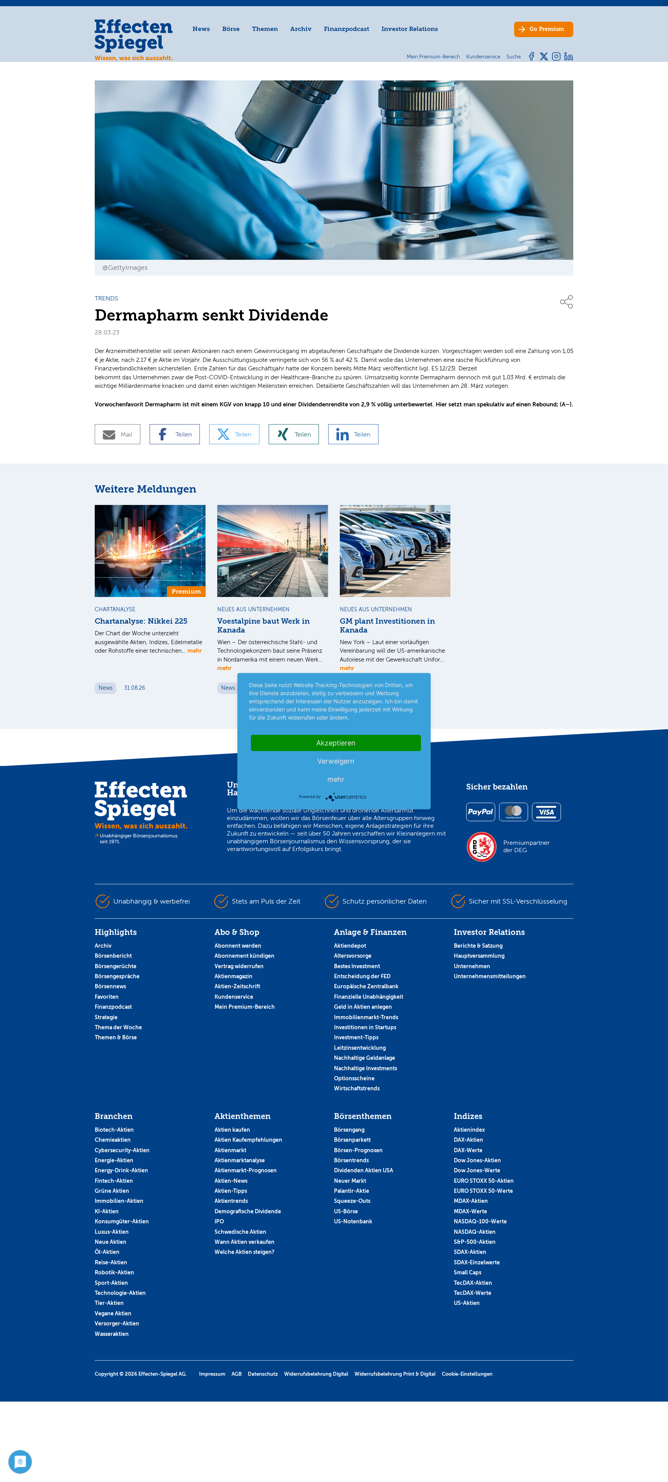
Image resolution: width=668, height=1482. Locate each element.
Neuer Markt (350, 1181)
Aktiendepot (350, 946)
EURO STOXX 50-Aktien (484, 1181)
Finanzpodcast (346, 28)
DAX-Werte (468, 1150)
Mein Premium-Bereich (245, 1007)
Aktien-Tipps (231, 1191)
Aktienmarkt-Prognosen (246, 1170)
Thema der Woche (118, 1027)
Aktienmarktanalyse (240, 1160)
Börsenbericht (113, 956)
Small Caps (467, 1272)
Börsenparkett (352, 1140)
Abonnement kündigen (244, 956)
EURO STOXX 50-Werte (483, 1191)
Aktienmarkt (230, 1150)
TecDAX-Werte (472, 1293)
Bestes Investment (357, 966)
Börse (231, 28)
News (201, 28)
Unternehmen (472, 966)
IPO (219, 1221)
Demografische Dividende (248, 1211)
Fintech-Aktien (114, 1181)
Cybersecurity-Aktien (122, 1150)
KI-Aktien (107, 1211)
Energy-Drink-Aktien (121, 1170)
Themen (265, 28)
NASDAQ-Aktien (475, 1232)
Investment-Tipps (356, 1037)
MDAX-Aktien (471, 1201)
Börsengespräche (117, 976)
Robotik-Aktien (114, 1272)
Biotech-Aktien (114, 1130)
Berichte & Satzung (478, 946)
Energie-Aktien (114, 1160)
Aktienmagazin (233, 976)
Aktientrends (231, 1201)
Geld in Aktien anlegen (363, 1007)
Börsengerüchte (115, 966)
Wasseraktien (112, 1334)
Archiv (301, 28)
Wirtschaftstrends (357, 1088)
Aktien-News (231, 1181)
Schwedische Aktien (240, 1232)
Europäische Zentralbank (366, 986)
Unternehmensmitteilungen (490, 976)
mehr (194, 650)
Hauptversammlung (479, 956)
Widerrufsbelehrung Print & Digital (395, 1374)
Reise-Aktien (111, 1262)
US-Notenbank (353, 1221)
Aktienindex (469, 1130)
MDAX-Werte (470, 1211)
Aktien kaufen (232, 1130)
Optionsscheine (354, 1078)
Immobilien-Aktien (119, 1201)
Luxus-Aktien (112, 1232)
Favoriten (107, 997)
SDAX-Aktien (470, 1252)
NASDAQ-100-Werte (480, 1221)
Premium (547, 29)
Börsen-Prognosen (358, 1150)
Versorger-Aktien (117, 1323)
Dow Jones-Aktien (477, 1160)
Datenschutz (263, 1374)
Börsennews (110, 986)
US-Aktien (467, 1303)
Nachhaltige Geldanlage (364, 1058)
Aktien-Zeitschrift (237, 986)
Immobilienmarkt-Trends (366, 1017)
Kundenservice (234, 997)
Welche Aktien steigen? (244, 1252)
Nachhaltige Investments (365, 1068)
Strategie (106, 1017)
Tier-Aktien (109, 1303)
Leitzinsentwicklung (360, 1048)
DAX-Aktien (468, 1140)
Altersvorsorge (352, 956)
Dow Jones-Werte (477, 1170)
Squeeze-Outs (352, 1201)
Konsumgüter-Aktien (122, 1221)
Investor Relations (410, 28)
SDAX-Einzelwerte (477, 1262)
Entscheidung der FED (362, 976)
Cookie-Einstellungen (467, 1374)
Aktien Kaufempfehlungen (248, 1140)
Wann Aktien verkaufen (244, 1242)
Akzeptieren (336, 742)
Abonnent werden (238, 946)
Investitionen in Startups (365, 1027)
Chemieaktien (113, 1140)
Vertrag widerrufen (239, 966)
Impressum (212, 1374)
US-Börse (346, 1211)
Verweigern (335, 761)
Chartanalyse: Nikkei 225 (141, 621)
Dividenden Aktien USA (363, 1170)
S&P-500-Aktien (475, 1242)
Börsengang (349, 1130)
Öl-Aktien (107, 1252)
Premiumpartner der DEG (526, 846)
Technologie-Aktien (120, 1293)
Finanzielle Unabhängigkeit (368, 997)
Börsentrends (351, 1160)
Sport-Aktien (111, 1283)
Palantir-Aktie (351, 1191)
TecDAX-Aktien (473, 1283)
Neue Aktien (110, 1242)
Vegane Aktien (113, 1313)
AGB (237, 1374)
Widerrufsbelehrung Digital (316, 1374)
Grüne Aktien (112, 1191)
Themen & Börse (116, 1037)
